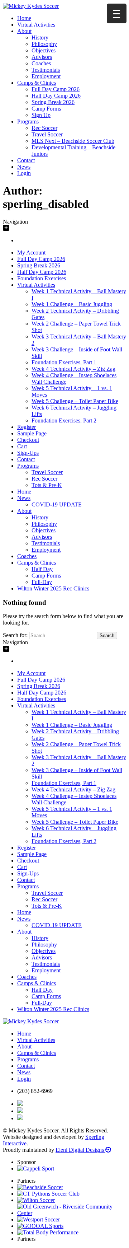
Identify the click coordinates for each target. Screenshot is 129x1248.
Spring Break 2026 (53, 102)
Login (24, 173)
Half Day (42, 569)
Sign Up (41, 115)
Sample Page (32, 433)
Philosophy (44, 44)
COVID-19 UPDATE (57, 504)
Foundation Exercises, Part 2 (64, 420)
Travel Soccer (47, 134)
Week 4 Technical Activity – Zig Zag (73, 369)
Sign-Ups (28, 453)
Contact (26, 160)
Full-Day (42, 582)
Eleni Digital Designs (80, 1150)
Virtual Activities (36, 25)
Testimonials (46, 70)
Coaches (41, 63)
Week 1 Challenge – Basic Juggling (72, 304)
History (40, 37)
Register (26, 427)
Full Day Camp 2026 (56, 89)
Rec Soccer (44, 128)
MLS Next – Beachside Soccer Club (73, 141)
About (24, 31)
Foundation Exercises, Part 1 (64, 362)
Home (24, 18)
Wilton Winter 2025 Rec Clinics (53, 588)
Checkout (28, 440)
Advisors (42, 57)
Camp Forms (46, 109)
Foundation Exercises (41, 278)
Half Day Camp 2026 (56, 96)
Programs (28, 121)
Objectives (44, 50)
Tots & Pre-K (47, 485)
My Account (31, 252)
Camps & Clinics (36, 83)
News (23, 167)
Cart (22, 446)
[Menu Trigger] (116, 13)
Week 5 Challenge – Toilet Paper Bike (75, 401)
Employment (46, 76)
